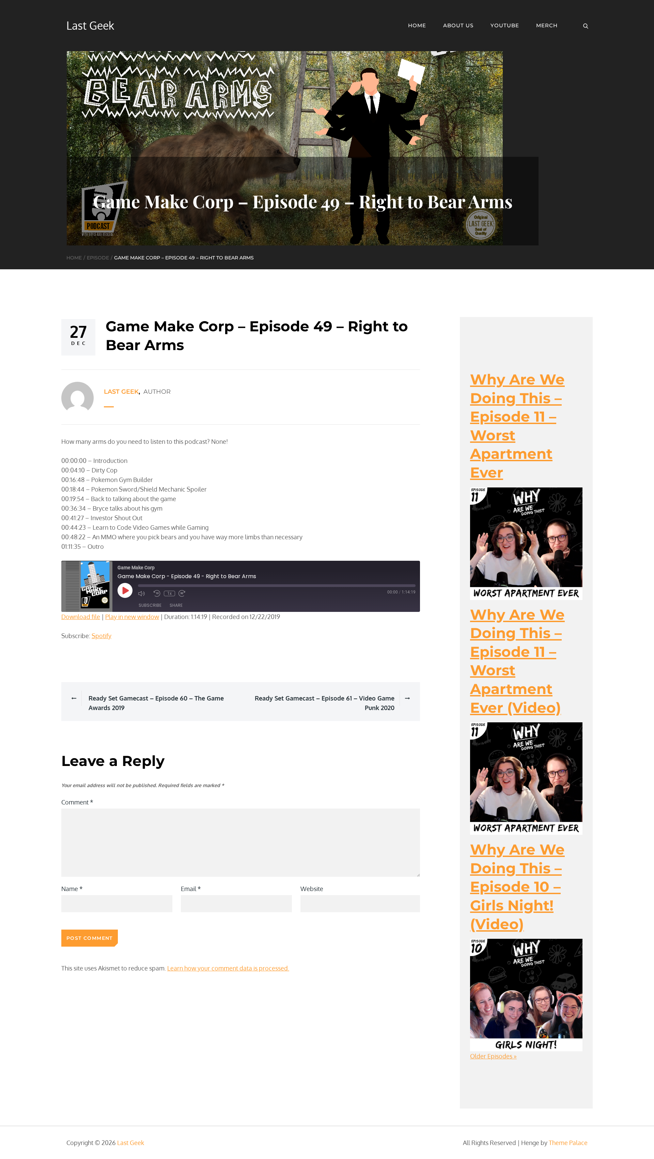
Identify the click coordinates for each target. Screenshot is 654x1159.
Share (176, 605)
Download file (80, 616)
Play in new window (132, 616)
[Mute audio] (144, 593)
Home (417, 25)
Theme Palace (568, 1142)
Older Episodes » (493, 1056)
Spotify (101, 635)
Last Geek (90, 25)
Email (191, 888)
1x (169, 593)
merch (547, 25)
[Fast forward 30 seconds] (184, 593)
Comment (77, 802)
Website (311, 888)
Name (72, 888)
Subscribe (150, 605)
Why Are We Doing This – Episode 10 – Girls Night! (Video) (517, 887)
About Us (458, 25)
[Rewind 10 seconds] (157, 593)
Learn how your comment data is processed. (228, 968)
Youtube (504, 25)
